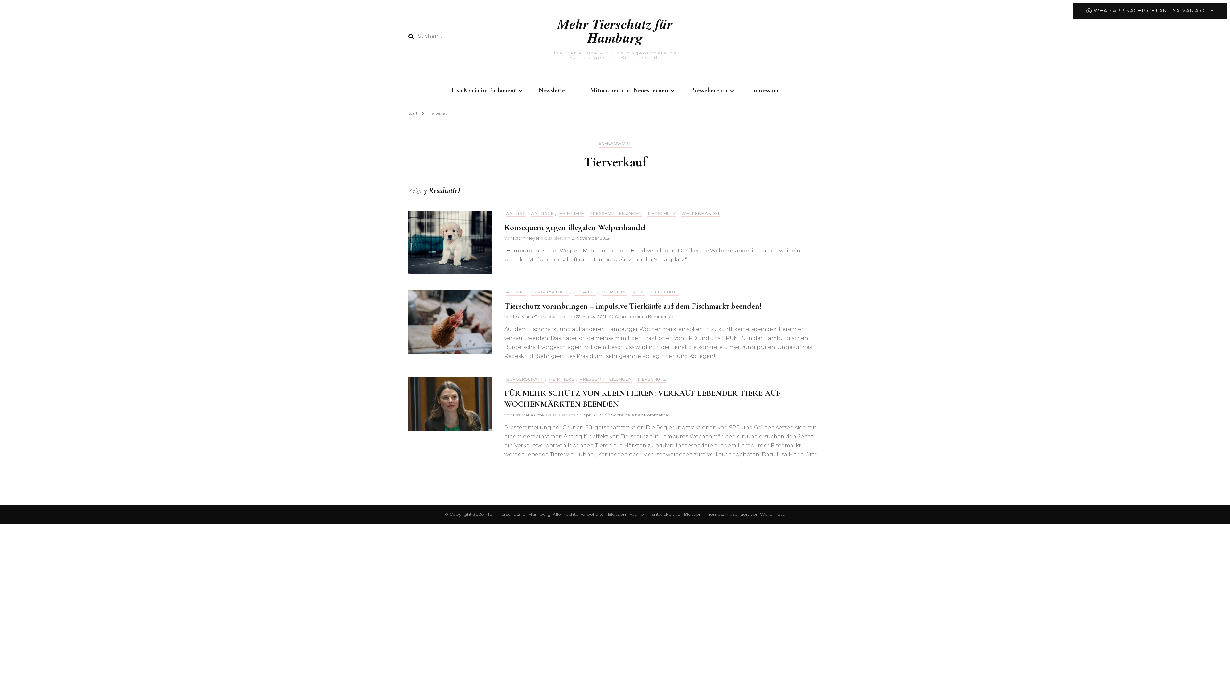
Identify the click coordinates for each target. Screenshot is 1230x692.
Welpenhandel (700, 213)
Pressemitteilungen (615, 213)
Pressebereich (709, 90)
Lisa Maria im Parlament (484, 90)
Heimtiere (571, 213)
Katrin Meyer (526, 238)
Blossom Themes (703, 514)
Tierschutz (661, 213)
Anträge (542, 213)
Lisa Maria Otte (528, 316)
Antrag (516, 213)
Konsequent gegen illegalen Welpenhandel (575, 227)
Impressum (764, 90)
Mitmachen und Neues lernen (629, 90)
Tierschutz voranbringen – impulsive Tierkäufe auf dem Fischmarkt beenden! (633, 306)
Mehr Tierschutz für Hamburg (615, 30)
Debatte (585, 292)
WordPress (772, 514)
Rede (638, 292)
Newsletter (553, 90)
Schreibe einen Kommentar (644, 316)
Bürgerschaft (550, 292)
